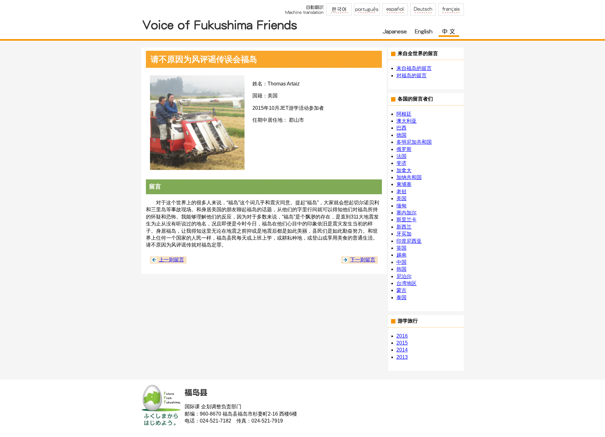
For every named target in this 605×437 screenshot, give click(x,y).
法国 (401, 156)
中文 (449, 29)
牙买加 (404, 233)
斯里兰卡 (406, 219)
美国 (401, 198)
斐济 (401, 163)
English (423, 29)
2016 (402, 336)
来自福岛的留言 (414, 68)
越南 (401, 255)
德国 (401, 135)
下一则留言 (362, 259)
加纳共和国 (409, 177)
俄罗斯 (404, 149)
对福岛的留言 (411, 75)
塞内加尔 (406, 212)
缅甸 (401, 205)
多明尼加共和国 (414, 142)
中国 (401, 262)
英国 (401, 248)
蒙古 (401, 290)
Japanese (394, 29)
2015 (402, 343)
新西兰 (404, 227)
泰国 (401, 297)
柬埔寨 (404, 184)
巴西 (401, 128)
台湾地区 (406, 283)
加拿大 (404, 170)
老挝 (401, 191)
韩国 (401, 269)
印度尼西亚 (409, 241)
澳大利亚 (406, 121)
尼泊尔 (404, 276)
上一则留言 (171, 259)
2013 (402, 357)
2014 (402, 350)
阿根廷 (404, 114)
